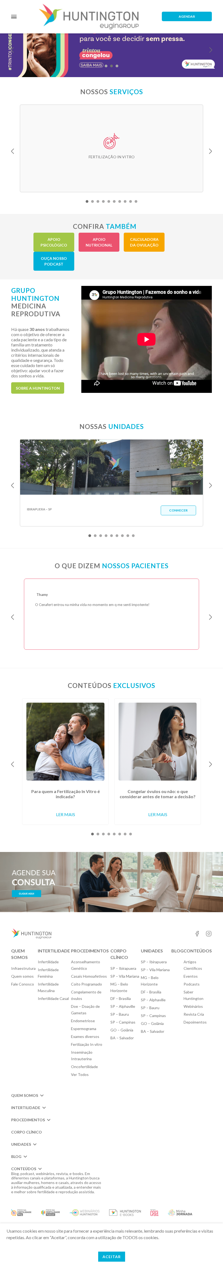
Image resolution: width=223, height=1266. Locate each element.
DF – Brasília (120, 998)
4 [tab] (103, 201)
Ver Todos (80, 1074)
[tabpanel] (111, 148)
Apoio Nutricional (99, 242)
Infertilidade (48, 961)
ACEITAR (112, 1256)
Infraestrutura (23, 968)
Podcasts (192, 984)
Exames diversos (85, 1036)
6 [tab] (114, 201)
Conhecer (178, 510)
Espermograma (83, 1028)
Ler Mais (65, 814)
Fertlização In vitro (86, 1044)
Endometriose (83, 1020)
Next (210, 50)
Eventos (191, 976)
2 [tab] (111, 66)
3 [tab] (117, 66)
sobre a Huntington (38, 388)
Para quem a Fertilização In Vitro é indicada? (65, 794)
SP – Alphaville (122, 1006)
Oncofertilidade (84, 1066)
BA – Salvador (122, 1037)
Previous (12, 50)
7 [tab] (119, 201)
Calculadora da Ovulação (144, 242)
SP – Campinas (122, 1022)
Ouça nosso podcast (54, 261)
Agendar (187, 16)
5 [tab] (108, 201)
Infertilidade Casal (53, 998)
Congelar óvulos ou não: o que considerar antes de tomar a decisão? (158, 794)
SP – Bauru (119, 1014)
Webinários (193, 1006)
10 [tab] (136, 201)
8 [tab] (125, 201)
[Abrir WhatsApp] (209, 1252)
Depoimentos (195, 1022)
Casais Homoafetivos (89, 976)
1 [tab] (106, 66)
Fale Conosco (22, 984)
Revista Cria (194, 1014)
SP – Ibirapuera (123, 968)
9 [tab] (130, 201)
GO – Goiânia (121, 1030)
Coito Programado (86, 984)
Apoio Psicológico (54, 242)
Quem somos (22, 976)
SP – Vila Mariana (124, 976)
